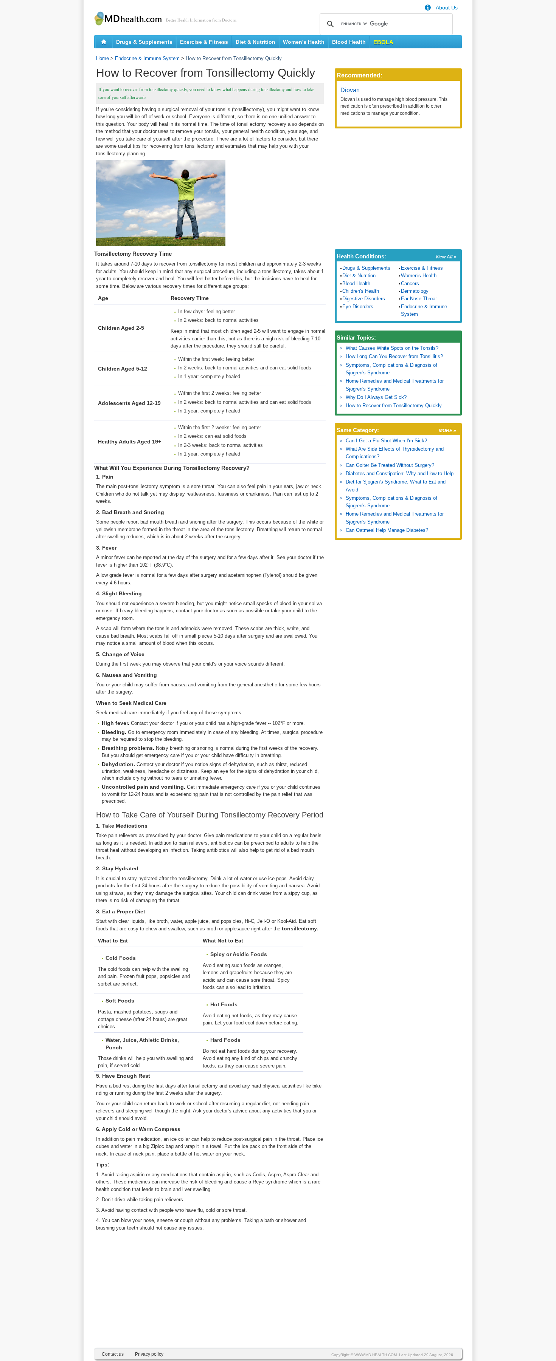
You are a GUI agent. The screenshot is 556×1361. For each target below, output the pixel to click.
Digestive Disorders (363, 298)
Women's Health (304, 42)
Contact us (113, 1354)
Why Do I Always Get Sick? (376, 397)
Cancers (410, 283)
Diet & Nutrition (255, 42)
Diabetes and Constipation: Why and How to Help (399, 473)
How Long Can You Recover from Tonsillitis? (394, 356)
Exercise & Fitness (204, 42)
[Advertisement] (210, 1295)
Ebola (383, 42)
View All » (445, 257)
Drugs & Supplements (144, 42)
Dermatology (415, 291)
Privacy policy (149, 1354)
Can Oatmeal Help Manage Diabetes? (387, 530)
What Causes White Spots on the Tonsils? (392, 348)
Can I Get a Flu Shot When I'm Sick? (386, 440)
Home (102, 58)
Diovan (350, 90)
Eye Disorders (357, 306)
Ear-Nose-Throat (419, 298)
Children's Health (360, 291)
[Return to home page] (104, 42)
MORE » (447, 430)
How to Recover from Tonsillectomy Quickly (394, 405)
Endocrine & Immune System (147, 58)
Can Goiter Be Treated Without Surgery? (390, 465)
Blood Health (349, 42)
